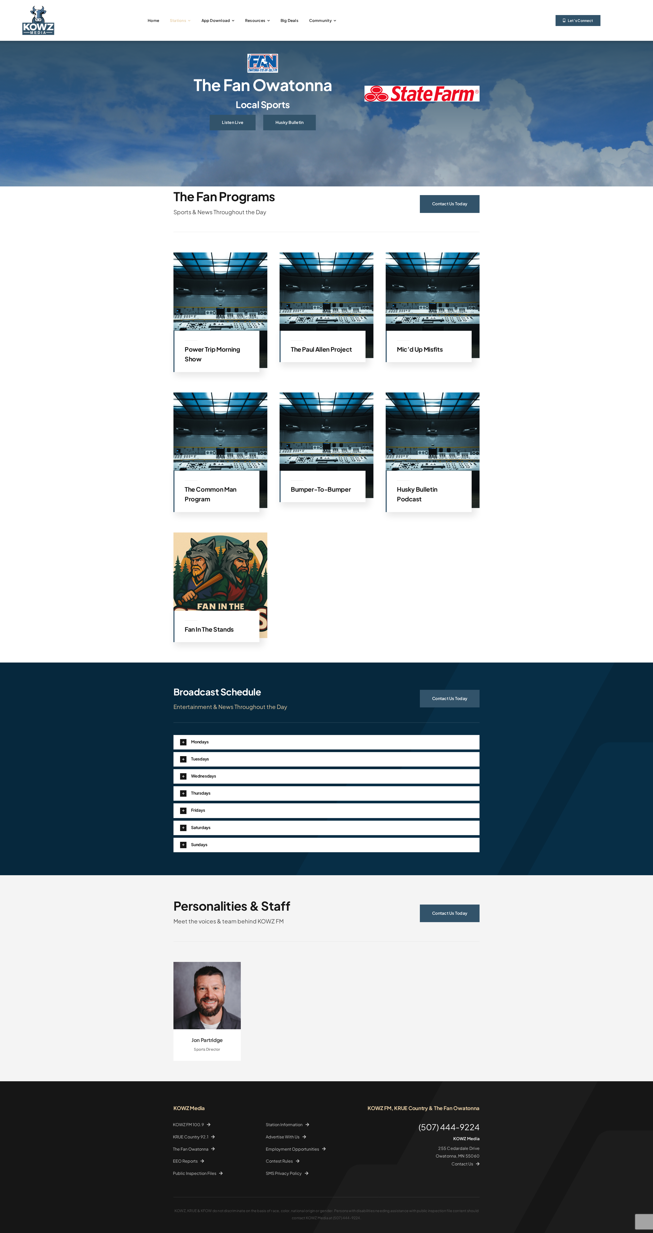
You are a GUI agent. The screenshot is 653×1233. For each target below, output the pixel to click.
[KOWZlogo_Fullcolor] (38, 4)
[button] (326, 781)
